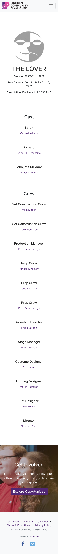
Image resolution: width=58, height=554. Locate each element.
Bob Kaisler (29, 367)
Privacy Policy (43, 525)
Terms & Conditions (18, 525)
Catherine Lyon (29, 133)
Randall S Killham (29, 172)
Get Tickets (12, 521)
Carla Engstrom (29, 288)
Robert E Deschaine (29, 152)
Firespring (35, 536)
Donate (28, 521)
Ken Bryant (29, 406)
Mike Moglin (29, 209)
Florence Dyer (29, 426)
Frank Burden (29, 327)
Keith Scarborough (29, 249)
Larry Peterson (29, 229)
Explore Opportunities (29, 491)
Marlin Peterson (29, 386)
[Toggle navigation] (51, 6)
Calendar (43, 521)
